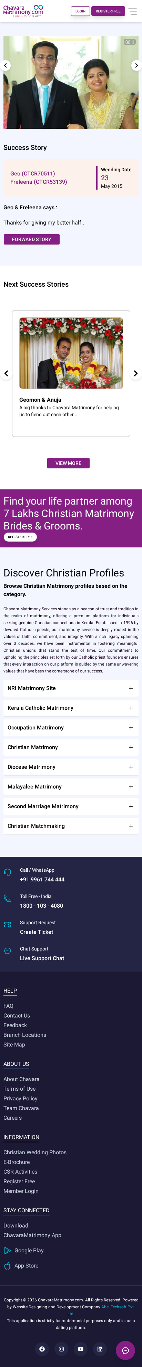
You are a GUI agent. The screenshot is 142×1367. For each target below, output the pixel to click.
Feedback (15, 1025)
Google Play (29, 1250)
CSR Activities (20, 1171)
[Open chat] (125, 1350)
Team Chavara (21, 1108)
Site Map (14, 1044)
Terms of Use (19, 1089)
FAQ (8, 1006)
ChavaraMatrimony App (32, 1235)
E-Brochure (16, 1162)
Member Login (21, 1191)
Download (15, 1225)
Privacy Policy (20, 1098)
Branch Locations (24, 1035)
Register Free (19, 1181)
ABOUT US (16, 1064)
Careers (12, 1118)
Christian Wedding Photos (35, 1152)
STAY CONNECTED (26, 1210)
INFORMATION (21, 1137)
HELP (10, 990)
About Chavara (21, 1079)
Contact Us (16, 1015)
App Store (26, 1265)
